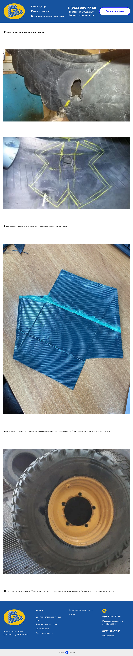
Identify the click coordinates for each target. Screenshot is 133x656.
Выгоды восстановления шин (47, 16)
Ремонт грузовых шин (46, 624)
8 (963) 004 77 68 (82, 8)
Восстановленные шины (80, 610)
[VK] (104, 611)
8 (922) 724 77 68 (111, 631)
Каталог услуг (38, 6)
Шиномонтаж (42, 629)
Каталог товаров (40, 11)
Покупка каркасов (44, 633)
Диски (72, 614)
